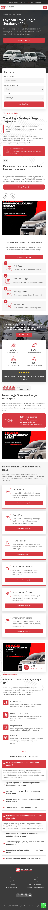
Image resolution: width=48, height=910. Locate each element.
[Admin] (26, 667)
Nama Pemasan (9, 76)
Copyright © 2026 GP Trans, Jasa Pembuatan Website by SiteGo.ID (24, 906)
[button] (45, 7)
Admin (33, 666)
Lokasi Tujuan (9, 94)
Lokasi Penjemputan (11, 85)
